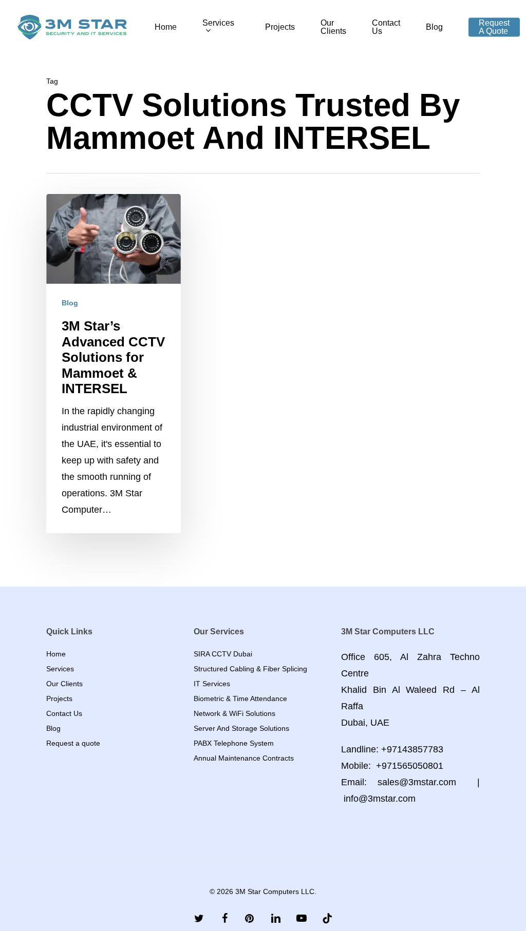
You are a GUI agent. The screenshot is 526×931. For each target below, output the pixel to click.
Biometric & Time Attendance (240, 698)
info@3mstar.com (380, 798)
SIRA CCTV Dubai (223, 654)
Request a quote (73, 743)
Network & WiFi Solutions (234, 713)
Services (60, 669)
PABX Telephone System (234, 743)
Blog (70, 303)
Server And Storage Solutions (241, 728)
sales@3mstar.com (417, 782)
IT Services (212, 684)
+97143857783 (412, 749)
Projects (59, 698)
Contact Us (64, 713)
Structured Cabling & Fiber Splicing (250, 669)
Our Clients (64, 684)
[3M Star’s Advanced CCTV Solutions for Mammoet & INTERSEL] (113, 363)
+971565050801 (409, 766)
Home (56, 654)
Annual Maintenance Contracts (244, 758)
